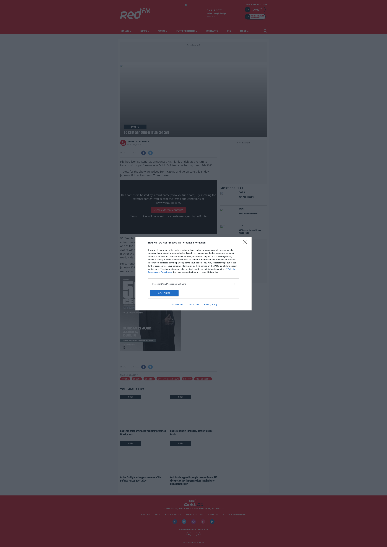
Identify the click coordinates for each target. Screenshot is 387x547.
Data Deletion (176, 304)
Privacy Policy (210, 304)
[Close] (246, 243)
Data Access (193, 304)
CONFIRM (164, 293)
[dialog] (193, 273)
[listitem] (193, 284)
